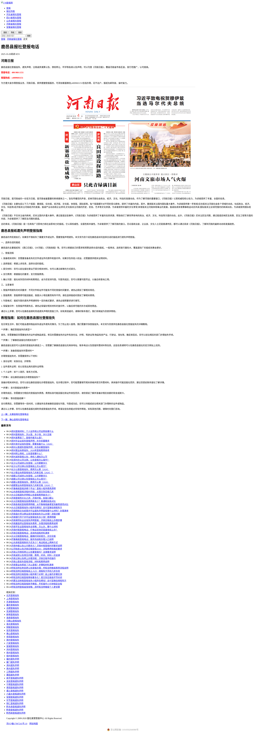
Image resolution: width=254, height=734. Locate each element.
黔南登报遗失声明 (14, 710)
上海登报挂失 (12, 599)
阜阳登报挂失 (12, 637)
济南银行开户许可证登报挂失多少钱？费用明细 (33, 517)
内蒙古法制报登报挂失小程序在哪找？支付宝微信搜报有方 (38, 581)
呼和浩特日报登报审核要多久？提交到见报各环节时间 (36, 577)
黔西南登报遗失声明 (15, 713)
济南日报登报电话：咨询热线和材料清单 (30, 533)
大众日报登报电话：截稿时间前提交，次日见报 (33, 536)
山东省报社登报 (13, 21)
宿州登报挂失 (12, 656)
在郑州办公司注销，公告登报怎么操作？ (30, 460)
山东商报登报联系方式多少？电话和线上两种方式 (34, 542)
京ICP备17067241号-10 (16, 723)
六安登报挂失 (12, 643)
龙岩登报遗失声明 (14, 681)
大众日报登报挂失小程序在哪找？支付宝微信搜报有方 (36, 507)
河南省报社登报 (13, 24)
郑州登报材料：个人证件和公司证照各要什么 (32, 431)
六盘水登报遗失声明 (15, 694)
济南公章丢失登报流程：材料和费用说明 (30, 561)
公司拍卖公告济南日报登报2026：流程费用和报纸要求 (36, 549)
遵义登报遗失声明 (14, 691)
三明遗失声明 (12, 672)
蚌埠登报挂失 (12, 614)
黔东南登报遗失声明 (15, 707)
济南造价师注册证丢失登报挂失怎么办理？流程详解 (35, 514)
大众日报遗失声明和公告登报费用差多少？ (31, 495)
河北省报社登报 (13, 14)
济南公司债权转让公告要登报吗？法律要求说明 (33, 552)
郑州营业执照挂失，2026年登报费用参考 (30, 450)
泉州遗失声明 (12, 668)
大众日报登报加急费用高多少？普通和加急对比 (33, 501)
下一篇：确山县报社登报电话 (15, 419)
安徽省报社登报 (13, 27)
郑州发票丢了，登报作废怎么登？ (27, 438)
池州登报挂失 (12, 649)
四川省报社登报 (13, 18)
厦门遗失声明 (12, 662)
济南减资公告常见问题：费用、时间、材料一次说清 (35, 555)
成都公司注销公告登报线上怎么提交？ (29, 479)
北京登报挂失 (12, 595)
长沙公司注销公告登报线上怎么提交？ (29, 466)
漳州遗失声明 (12, 665)
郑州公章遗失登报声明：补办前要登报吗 (30, 447)
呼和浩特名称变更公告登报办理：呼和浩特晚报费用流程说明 (39, 568)
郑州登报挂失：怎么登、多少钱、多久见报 (31, 434)
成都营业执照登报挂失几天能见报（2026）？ (32, 485)
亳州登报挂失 (12, 653)
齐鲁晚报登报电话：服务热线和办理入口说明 (32, 539)
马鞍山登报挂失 (13, 621)
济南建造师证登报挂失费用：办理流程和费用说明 (34, 523)
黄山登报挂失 (12, 633)
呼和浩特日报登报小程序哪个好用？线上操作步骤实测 (36, 574)
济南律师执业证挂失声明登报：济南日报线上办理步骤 (36, 520)
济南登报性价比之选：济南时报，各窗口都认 (32, 498)
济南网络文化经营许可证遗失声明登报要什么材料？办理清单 (39, 511)
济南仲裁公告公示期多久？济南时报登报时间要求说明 (36, 546)
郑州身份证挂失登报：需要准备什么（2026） (32, 444)
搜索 (29, 36)
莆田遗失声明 (12, 675)
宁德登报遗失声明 (14, 684)
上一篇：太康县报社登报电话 (15, 414)
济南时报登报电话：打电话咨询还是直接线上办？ (34, 530)
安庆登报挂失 (12, 630)
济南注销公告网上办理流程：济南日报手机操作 (33, 558)
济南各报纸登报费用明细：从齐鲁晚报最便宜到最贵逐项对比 (39, 504)
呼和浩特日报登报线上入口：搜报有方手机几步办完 (35, 571)
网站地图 (33, 723)
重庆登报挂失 (12, 605)
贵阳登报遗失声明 (14, 687)
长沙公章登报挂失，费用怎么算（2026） (30, 469)
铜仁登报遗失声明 (14, 703)
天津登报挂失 (12, 602)
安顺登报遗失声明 (14, 697)
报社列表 (10, 11)
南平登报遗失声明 (14, 678)
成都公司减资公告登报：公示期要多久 (29, 476)
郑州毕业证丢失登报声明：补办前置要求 (30, 441)
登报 (8, 8)
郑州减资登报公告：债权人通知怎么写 (29, 457)
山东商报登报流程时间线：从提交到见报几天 (32, 492)
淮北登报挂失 (12, 624)
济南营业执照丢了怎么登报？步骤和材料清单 (32, 565)
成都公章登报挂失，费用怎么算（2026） (30, 482)
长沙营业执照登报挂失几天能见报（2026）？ (32, 473)
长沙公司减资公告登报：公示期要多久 (29, 463)
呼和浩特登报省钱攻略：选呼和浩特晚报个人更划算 (35, 587)
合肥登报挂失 (12, 608)
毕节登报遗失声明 (14, 700)
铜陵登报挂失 (12, 627)
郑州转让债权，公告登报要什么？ (27, 453)
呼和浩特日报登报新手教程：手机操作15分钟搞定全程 (36, 584)
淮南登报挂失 (12, 618)
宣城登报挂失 (12, 646)
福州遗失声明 (12, 659)
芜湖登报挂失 (12, 611)
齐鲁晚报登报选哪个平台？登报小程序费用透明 (33, 488)
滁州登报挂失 (12, 640)
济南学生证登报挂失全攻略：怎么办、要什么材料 (34, 527)
